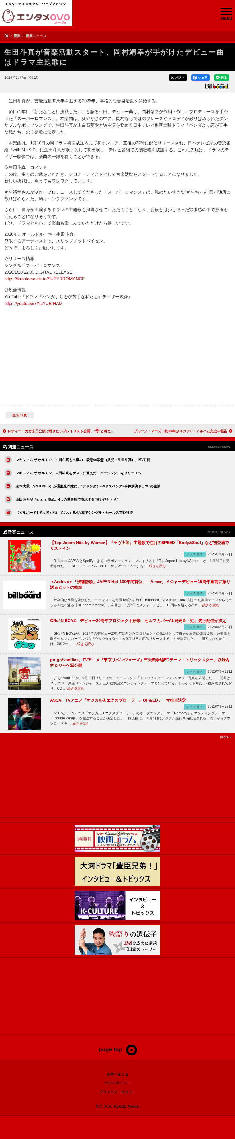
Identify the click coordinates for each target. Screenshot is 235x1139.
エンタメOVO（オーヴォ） (36, 16)
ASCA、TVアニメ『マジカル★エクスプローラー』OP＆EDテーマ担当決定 (118, 700)
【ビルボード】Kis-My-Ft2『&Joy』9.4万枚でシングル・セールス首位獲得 (74, 513)
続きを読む (157, 566)
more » (226, 737)
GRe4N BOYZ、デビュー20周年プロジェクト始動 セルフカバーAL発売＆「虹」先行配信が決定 (138, 620)
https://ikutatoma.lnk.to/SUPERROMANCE (44, 279)
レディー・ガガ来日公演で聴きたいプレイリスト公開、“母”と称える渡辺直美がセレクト (76, 431)
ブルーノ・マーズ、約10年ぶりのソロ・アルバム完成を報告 (180, 431)
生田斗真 (20, 415)
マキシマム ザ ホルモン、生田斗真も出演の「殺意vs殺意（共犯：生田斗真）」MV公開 (83, 460)
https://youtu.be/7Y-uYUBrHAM (33, 303)
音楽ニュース (36, 36)
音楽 (17, 36)
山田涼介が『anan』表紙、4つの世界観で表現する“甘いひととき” (67, 499)
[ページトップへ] (117, 1054)
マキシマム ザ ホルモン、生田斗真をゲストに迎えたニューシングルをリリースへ (78, 473)
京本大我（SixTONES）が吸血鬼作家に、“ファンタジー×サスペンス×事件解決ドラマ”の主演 (88, 486)
